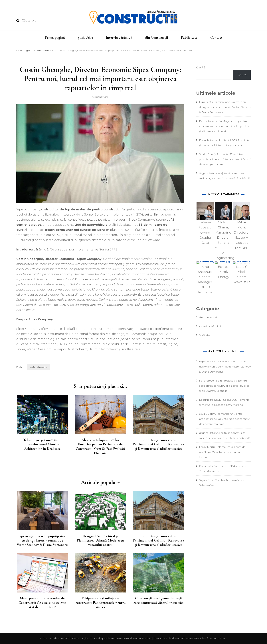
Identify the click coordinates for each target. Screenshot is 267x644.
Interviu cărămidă (119, 37)
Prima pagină (55, 37)
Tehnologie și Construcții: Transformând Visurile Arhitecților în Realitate (42, 444)
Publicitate (189, 37)
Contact (216, 37)
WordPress (220, 638)
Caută (200, 67)
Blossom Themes (182, 638)
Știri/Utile (85, 37)
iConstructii (101, 96)
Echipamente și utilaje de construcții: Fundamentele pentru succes (100, 602)
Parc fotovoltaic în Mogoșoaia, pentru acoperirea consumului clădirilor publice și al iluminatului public (224, 126)
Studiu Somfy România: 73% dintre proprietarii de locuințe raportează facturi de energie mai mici (224, 159)
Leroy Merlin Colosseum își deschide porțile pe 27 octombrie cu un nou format (222, 452)
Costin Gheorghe (38, 367)
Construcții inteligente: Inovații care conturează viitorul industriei (158, 600)
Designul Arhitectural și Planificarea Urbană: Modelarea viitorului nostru (100, 540)
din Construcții (156, 37)
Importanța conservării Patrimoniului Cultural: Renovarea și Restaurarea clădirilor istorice (158, 444)
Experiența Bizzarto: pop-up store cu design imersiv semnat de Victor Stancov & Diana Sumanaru (42, 540)
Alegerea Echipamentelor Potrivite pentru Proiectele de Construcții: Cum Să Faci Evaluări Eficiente (100, 446)
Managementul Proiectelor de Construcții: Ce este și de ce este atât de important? (42, 602)
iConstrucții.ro (80, 638)
